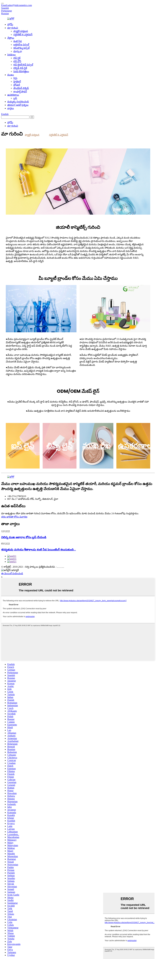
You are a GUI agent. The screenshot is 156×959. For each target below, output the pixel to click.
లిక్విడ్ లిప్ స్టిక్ (20, 68)
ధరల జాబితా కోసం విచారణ (14, 516)
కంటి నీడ (17, 41)
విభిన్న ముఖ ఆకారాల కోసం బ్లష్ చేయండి (23, 537)
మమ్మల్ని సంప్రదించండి (18, 101)
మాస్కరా (17, 51)
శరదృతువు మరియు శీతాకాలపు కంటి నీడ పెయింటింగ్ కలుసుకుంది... (38, 549)
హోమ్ (10, 24)
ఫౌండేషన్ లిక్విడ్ (21, 88)
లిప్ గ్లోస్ (17, 61)
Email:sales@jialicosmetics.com (16, 5)
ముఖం (10, 74)
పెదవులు (11, 54)
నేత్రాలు (10, 38)
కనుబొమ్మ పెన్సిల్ (21, 48)
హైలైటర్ (17, 81)
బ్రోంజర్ (16, 85)
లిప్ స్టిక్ (16, 58)
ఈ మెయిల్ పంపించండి (12, 573)
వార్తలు (10, 108)
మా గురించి (12, 28)
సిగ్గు (15, 78)
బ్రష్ (15, 98)
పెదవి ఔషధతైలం (21, 71)
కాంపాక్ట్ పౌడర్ (20, 91)
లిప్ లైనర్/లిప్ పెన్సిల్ (23, 64)
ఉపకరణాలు (13, 95)
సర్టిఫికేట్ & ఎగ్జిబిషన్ (22, 34)
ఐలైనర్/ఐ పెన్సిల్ (21, 44)
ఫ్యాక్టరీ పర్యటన (20, 31)
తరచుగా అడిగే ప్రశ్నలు (17, 105)
